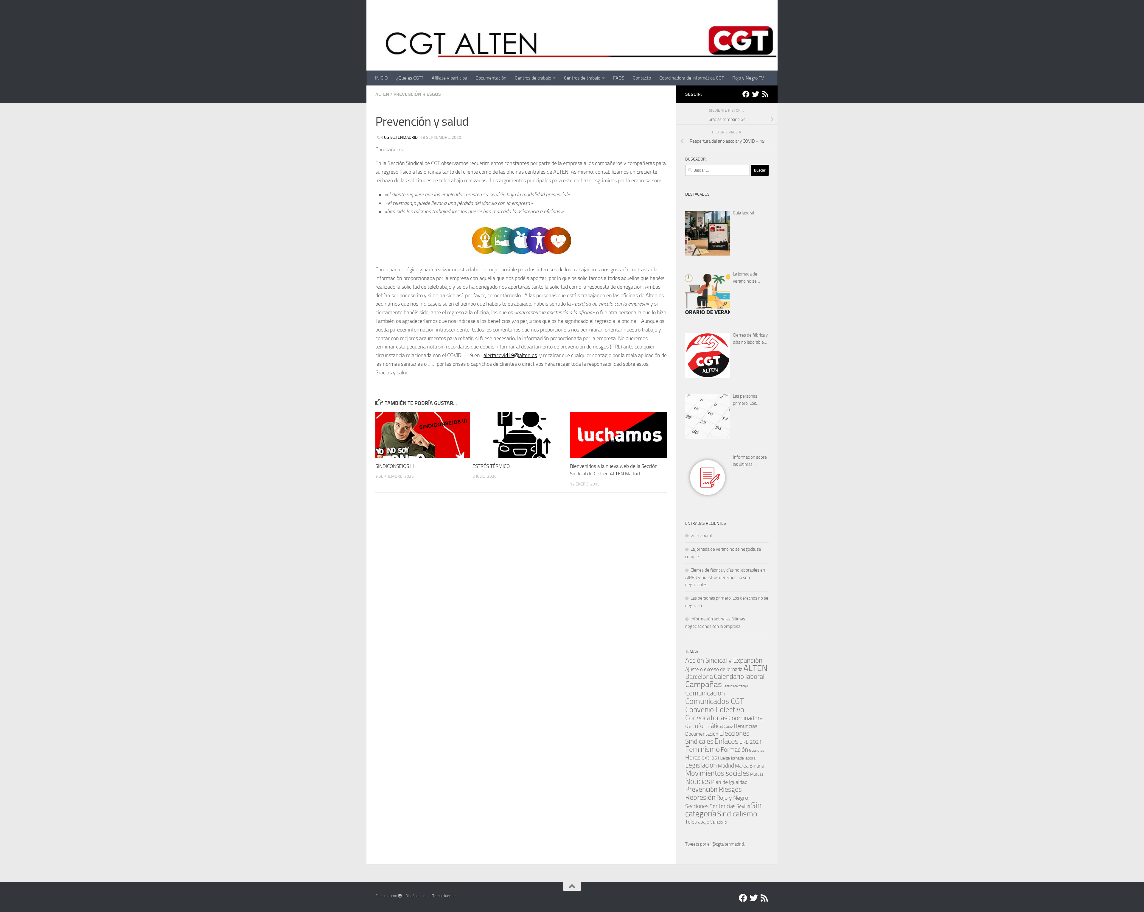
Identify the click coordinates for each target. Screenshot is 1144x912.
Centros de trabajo (533, 78)
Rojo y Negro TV (748, 78)
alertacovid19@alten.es (510, 355)
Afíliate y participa (449, 78)
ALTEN (382, 94)
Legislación (701, 765)
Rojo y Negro (732, 797)
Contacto (642, 78)
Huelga (724, 758)
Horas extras (701, 757)
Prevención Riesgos (417, 94)
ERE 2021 (750, 742)
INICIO (381, 78)
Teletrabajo (697, 822)
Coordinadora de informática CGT (691, 78)
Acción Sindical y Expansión (723, 660)
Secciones (697, 806)
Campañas (703, 684)
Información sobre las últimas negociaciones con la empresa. (750, 461)
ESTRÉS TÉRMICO (491, 466)
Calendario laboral (739, 677)
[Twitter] (755, 94)
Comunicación (705, 693)
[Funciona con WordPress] (400, 896)
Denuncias (745, 726)
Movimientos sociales (717, 773)
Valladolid (718, 822)
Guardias (756, 750)
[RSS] (765, 94)
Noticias (697, 781)
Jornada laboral (743, 758)
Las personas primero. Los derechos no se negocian (747, 400)
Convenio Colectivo (714, 709)
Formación (734, 749)
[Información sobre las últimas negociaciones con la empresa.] (707, 477)
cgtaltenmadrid (401, 137)
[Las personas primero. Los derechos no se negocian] (707, 416)
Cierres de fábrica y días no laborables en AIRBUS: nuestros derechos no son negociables (750, 339)
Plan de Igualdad (729, 782)
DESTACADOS (697, 194)
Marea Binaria (749, 766)
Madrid (726, 765)
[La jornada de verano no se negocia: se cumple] (707, 294)
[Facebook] (746, 94)
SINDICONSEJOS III (394, 466)
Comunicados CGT (714, 701)
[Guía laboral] (707, 233)
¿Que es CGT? (409, 78)
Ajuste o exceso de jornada (713, 669)
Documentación (490, 78)
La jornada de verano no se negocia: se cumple (750, 278)
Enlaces (726, 741)
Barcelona (699, 677)
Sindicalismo (737, 813)
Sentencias (723, 806)
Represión (700, 797)
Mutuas (757, 774)
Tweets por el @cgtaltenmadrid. (715, 844)
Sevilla (743, 806)
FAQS (618, 78)
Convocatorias (706, 717)
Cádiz (728, 726)
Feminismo (702, 749)
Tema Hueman (444, 896)
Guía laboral (743, 213)
